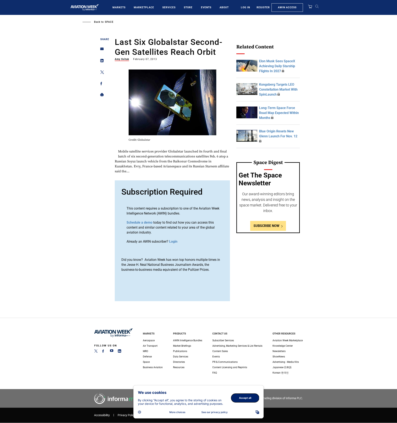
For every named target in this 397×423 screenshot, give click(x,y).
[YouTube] (111, 351)
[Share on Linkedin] (100, 61)
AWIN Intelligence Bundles (187, 340)
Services (169, 7)
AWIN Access (287, 7)
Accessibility (102, 415)
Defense (147, 356)
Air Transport (150, 345)
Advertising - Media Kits (286, 362)
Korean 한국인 (281, 372)
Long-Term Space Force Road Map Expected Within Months (279, 113)
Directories (179, 362)
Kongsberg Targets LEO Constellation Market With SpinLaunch (278, 89)
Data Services (180, 356)
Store (188, 7)
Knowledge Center (283, 345)
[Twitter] (96, 351)
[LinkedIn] (119, 351)
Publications (180, 351)
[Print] (100, 95)
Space (109, 21)
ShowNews (279, 356)
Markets (119, 7)
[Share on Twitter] (100, 72)
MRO (145, 351)
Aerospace (149, 340)
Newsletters (279, 351)
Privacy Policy (126, 415)
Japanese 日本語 (282, 367)
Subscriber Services (223, 340)
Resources (178, 367)
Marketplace (144, 7)
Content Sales (220, 351)
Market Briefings (182, 345)
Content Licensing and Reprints (229, 367)
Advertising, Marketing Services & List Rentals (237, 345)
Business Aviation (153, 367)
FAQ (214, 372)
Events (206, 7)
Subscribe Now (266, 226)
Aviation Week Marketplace (288, 340)
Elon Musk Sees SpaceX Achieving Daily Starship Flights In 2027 (277, 66)
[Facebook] (103, 351)
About (224, 7)
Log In (245, 7)
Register (263, 7)
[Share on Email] (100, 50)
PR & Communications (225, 362)
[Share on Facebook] (100, 84)
